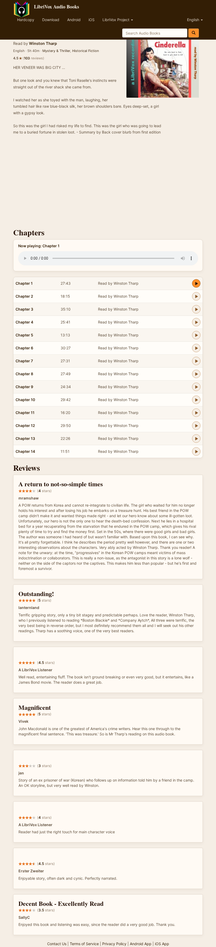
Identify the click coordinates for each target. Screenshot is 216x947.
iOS (92, 19)
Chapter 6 (24, 348)
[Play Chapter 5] (196, 335)
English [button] (193, 19)
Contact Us (56, 943)
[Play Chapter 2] (196, 296)
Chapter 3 (24, 309)
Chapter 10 (25, 399)
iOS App (162, 943)
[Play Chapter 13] (196, 438)
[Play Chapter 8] (196, 374)
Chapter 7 (24, 361)
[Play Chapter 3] (196, 309)
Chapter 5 (24, 335)
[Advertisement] (108, 183)
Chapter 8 (24, 374)
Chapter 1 (24, 283)
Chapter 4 (24, 322)
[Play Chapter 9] (196, 387)
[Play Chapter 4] (196, 322)
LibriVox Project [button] (116, 19)
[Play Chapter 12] (196, 425)
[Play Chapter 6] (196, 348)
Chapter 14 (25, 451)
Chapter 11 (25, 412)
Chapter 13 (25, 438)
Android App (140, 943)
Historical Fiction (85, 51)
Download (50, 19)
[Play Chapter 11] (196, 412)
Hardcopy (25, 19)
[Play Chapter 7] (196, 361)
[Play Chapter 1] (196, 283)
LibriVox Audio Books (56, 6)
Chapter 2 (24, 296)
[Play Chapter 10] (196, 400)
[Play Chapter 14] (196, 451)
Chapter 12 (25, 425)
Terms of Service (84, 943)
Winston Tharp (43, 43)
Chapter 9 (24, 386)
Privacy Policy (114, 943)
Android (74, 19)
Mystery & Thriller (56, 51)
